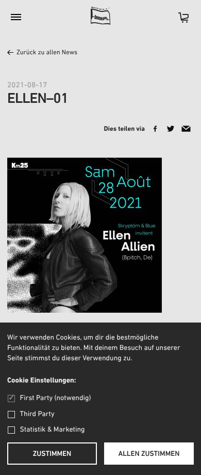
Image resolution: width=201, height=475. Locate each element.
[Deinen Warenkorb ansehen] (178, 21)
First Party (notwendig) (55, 398)
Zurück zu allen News (46, 53)
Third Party (37, 414)
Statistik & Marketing (52, 429)
